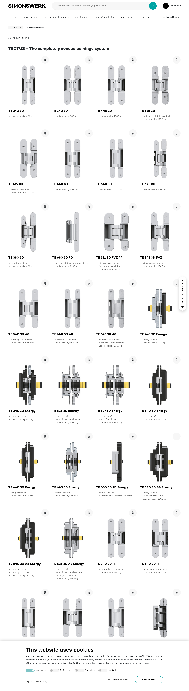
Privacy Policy (41, 682)
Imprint (29, 682)
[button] (149, 679)
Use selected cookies (118, 680)
